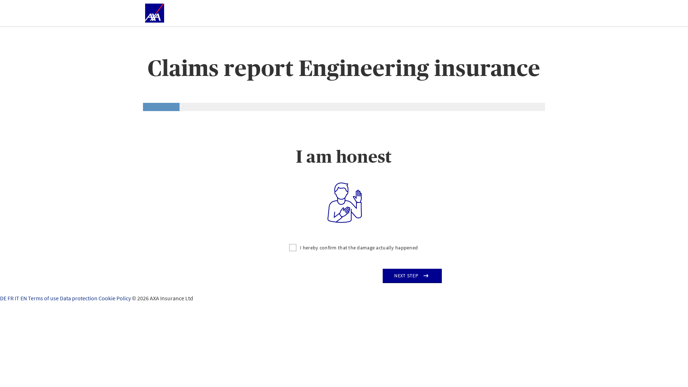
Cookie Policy (115, 298)
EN (24, 298)
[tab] (161, 107)
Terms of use (44, 298)
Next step (406, 275)
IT (17, 298)
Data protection (79, 298)
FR (11, 298)
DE (4, 298)
